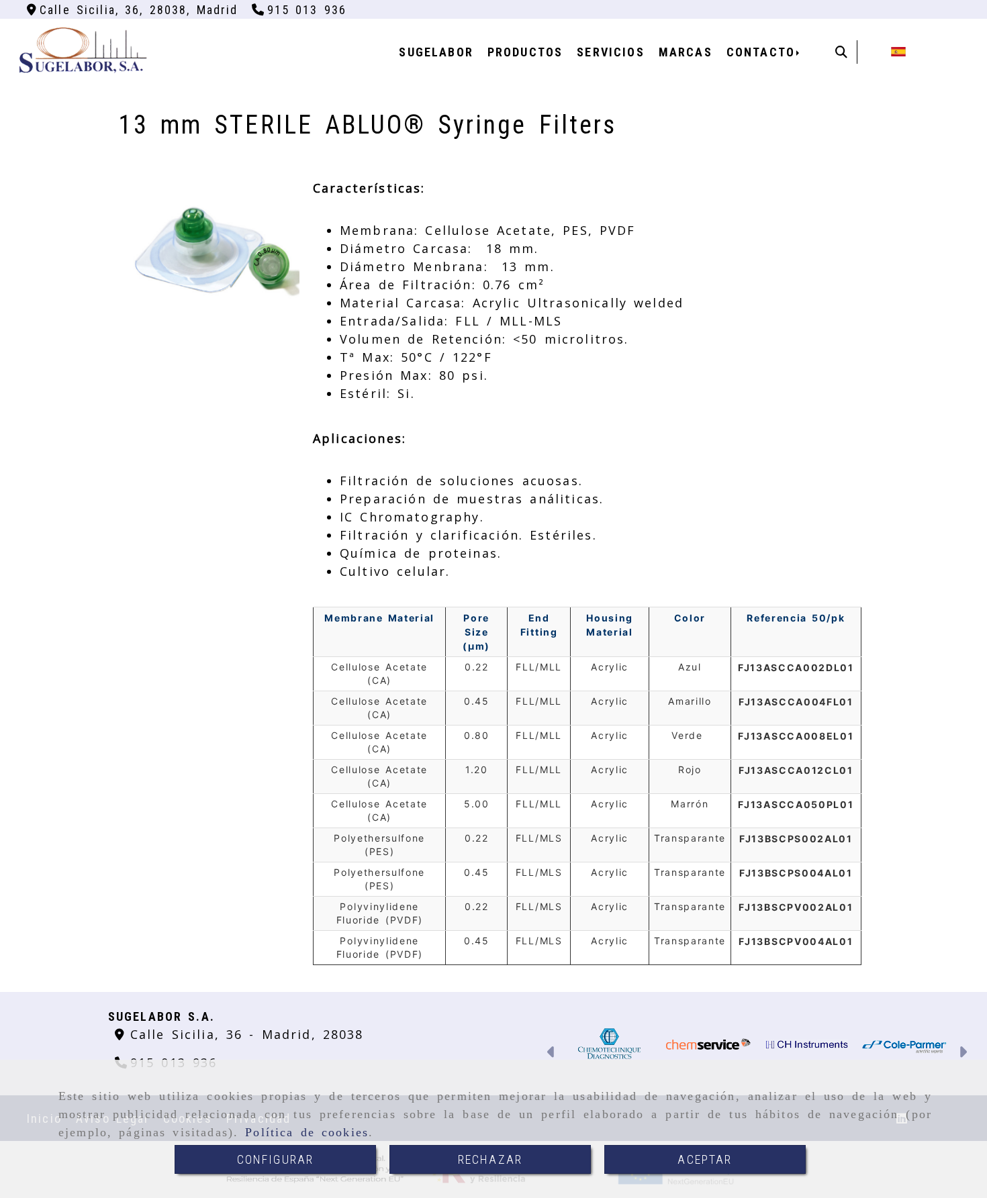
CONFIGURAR (275, 1159)
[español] (898, 50)
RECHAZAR (490, 1159)
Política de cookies (307, 1132)
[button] (551, 1054)
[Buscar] (841, 52)
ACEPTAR (704, 1159)
